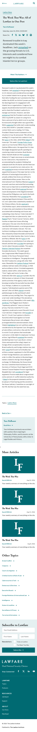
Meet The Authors (17, 74)
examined (8, 169)
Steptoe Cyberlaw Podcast (11, 248)
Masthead (5, 714)
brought (28, 313)
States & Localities (9, 605)
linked (28, 140)
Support (4, 701)
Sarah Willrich (7, 480)
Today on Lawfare (22, 642)
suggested (9, 125)
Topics (4, 684)
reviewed (26, 155)
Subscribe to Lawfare (18, 81)
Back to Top (6, 413)
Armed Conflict (7, 561)
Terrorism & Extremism (10, 615)
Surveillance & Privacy (10, 610)
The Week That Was (10, 476)
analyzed (23, 189)
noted (8, 350)
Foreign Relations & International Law (15, 595)
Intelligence (6, 600)
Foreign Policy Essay (25, 142)
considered (24, 197)
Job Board (5, 697)
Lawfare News (7, 12)
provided (20, 243)
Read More (7, 425)
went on (19, 276)
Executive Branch (8, 590)
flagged (4, 219)
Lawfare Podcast (22, 263)
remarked (23, 47)
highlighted (12, 325)
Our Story (5, 710)
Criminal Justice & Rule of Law (12, 575)
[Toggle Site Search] (34, 3)
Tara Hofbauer (8, 27)
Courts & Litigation (9, 571)
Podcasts (5, 688)
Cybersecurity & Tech (9, 580)
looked (30, 182)
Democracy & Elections (10, 585)
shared (21, 290)
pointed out (6, 115)
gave (6, 140)
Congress (6, 566)
